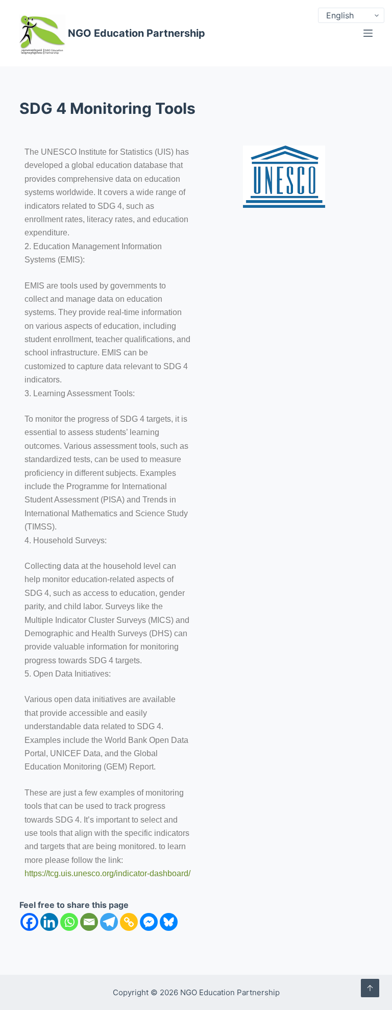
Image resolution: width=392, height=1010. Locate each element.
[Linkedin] (49, 922)
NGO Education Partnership (136, 33)
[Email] (89, 922)
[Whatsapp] (69, 922)
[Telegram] (109, 922)
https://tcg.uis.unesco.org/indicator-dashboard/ (107, 873)
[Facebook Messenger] (149, 922)
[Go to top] (370, 988)
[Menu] (368, 33)
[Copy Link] (129, 922)
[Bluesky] (169, 922)
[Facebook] (29, 922)
